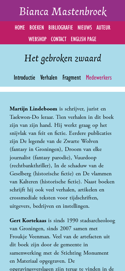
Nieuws (85, 26)
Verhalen (48, 77)
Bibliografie (60, 26)
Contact (58, 38)
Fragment (72, 77)
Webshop (37, 38)
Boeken (36, 26)
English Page (83, 38)
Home (20, 26)
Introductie (24, 77)
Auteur (103, 26)
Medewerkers (99, 77)
